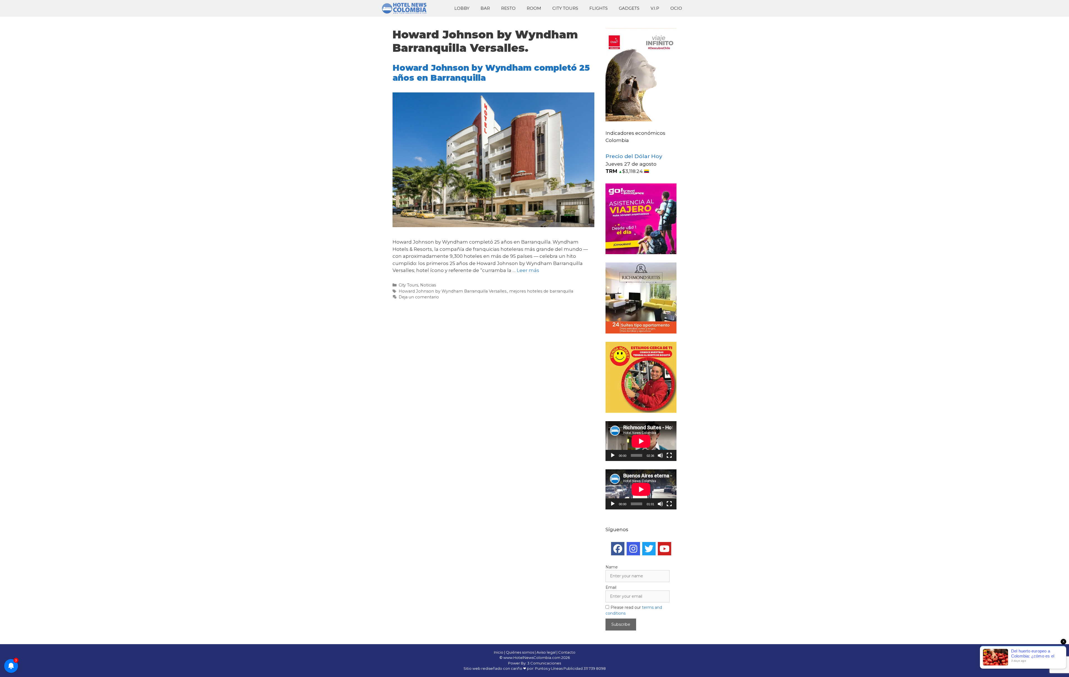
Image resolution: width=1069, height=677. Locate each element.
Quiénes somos (520, 652)
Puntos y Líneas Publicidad (559, 668)
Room (534, 8)
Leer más (528, 270)
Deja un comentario (419, 297)
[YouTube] (664, 548)
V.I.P (655, 8)
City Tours (565, 8)
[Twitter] (649, 548)
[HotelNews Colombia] (406, 8)
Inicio (498, 652)
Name (611, 567)
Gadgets (629, 8)
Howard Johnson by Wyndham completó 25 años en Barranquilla (491, 73)
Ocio (676, 8)
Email (610, 587)
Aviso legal (546, 652)
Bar (485, 8)
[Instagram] (633, 548)
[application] (640, 441)
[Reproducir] (613, 455)
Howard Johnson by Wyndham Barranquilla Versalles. (453, 291)
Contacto (566, 652)
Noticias (428, 285)
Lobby (461, 8)
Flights (598, 8)
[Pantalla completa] (669, 455)
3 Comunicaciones (544, 663)
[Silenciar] (660, 455)
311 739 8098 (594, 668)
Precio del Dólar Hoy (633, 156)
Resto (508, 8)
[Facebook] (617, 548)
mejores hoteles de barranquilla (541, 291)
